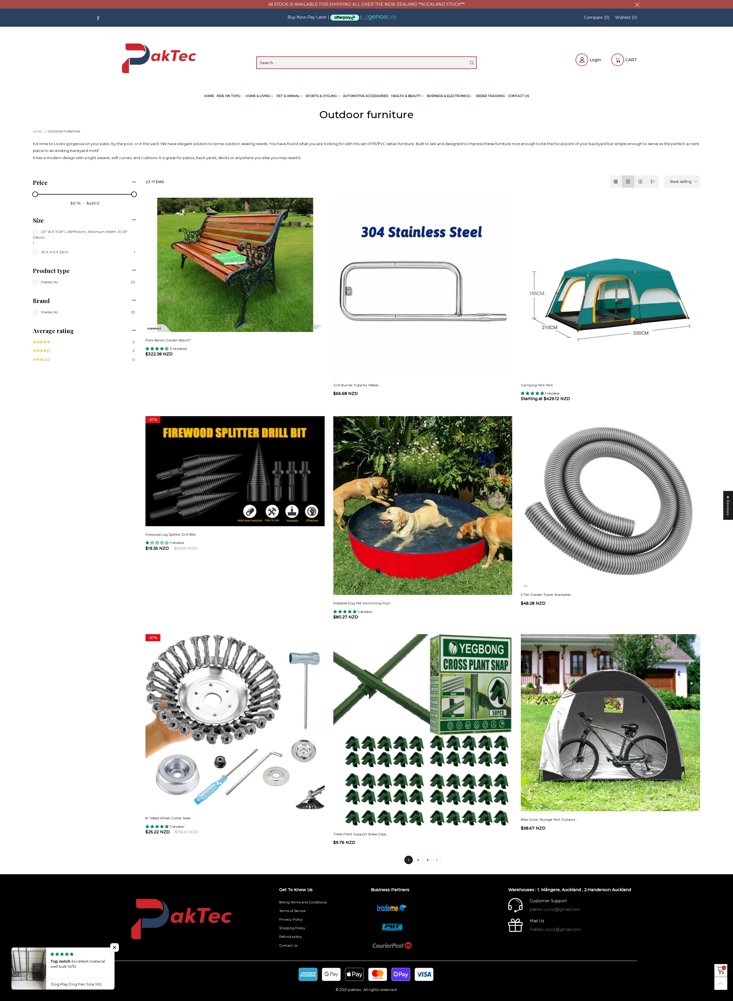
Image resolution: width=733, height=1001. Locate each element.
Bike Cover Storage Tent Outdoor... (549, 819)
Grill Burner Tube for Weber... (357, 385)
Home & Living (258, 96)
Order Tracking (490, 96)
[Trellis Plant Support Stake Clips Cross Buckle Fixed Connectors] (422, 730)
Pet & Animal (288, 96)
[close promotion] (637, 4)
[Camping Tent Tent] (610, 287)
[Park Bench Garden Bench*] (234, 265)
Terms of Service (292, 911)
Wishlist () (626, 17)
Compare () (596, 17)
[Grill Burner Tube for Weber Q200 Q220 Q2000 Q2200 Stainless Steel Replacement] (422, 287)
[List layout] (653, 181)
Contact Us (518, 96)
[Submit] (472, 62)
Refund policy (290, 936)
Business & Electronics (448, 96)
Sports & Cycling (322, 96)
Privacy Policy (291, 919)
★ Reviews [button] (728, 505)
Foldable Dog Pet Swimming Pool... (362, 603)
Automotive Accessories (365, 96)
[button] (114, 947)
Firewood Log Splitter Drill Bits (170, 534)
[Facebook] (98, 17)
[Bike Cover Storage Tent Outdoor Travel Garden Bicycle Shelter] (610, 722)
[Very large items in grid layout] (640, 181)
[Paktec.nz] (160, 59)
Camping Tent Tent (537, 385)
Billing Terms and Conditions (302, 902)
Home (209, 96)
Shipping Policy (292, 928)
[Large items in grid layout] (628, 181)
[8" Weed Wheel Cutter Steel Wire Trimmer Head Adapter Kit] (234, 722)
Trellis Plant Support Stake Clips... (361, 834)
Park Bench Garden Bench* (168, 340)
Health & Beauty (406, 96)
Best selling (680, 181)
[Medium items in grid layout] (616, 181)
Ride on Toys (229, 96)
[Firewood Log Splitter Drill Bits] (234, 471)
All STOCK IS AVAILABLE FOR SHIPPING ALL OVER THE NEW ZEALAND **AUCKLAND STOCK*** (366, 4)
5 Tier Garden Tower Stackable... (547, 594)
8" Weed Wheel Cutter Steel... (169, 818)
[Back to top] (720, 983)
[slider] (35, 194)
